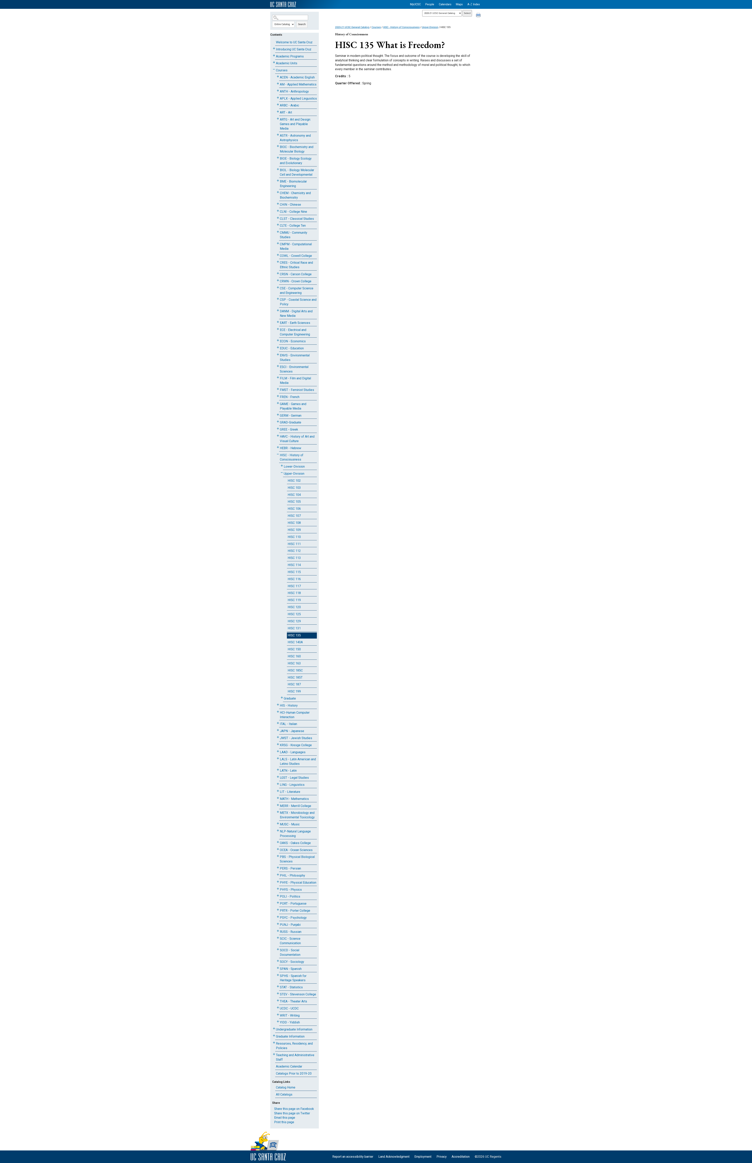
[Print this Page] (479, 16)
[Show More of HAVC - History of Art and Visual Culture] (278, 436)
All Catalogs (284, 1094)
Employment (422, 1156)
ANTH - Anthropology (294, 91)
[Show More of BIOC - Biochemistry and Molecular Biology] (278, 146)
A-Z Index (473, 4)
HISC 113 (294, 558)
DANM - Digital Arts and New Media (296, 313)
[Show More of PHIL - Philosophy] (278, 875)
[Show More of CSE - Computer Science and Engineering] (278, 287)
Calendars (445, 4)
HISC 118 (294, 593)
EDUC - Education (292, 348)
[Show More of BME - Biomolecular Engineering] (278, 181)
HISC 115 (294, 572)
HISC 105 (294, 501)
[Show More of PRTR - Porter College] (278, 910)
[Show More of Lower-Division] (282, 466)
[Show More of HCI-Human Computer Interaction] (278, 712)
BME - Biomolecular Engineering (293, 184)
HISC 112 (294, 551)
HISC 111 (294, 544)
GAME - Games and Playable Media (293, 406)
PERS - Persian (290, 868)
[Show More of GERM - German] (278, 415)
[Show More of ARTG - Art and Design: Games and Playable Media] (278, 119)
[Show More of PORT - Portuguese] (278, 903)
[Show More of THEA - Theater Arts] (278, 1001)
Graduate (290, 698)
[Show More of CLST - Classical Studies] (278, 218)
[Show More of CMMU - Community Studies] (278, 232)
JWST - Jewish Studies (296, 738)
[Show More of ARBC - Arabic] (278, 105)
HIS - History (289, 705)
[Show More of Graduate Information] (274, 1036)
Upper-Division (294, 473)
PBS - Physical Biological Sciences (297, 859)
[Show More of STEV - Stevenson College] (278, 993)
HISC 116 (294, 579)
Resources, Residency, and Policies (294, 1046)
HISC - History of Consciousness (291, 457)
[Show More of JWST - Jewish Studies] (278, 737)
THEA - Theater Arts (293, 1001)
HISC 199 (294, 691)
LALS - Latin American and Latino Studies (298, 761)
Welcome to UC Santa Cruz (294, 42)
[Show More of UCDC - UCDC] (278, 1008)
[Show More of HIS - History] (278, 705)
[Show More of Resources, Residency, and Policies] (274, 1043)
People (429, 4)
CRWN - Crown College (295, 281)
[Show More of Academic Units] (274, 62)
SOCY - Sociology (292, 962)
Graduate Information (290, 1036)
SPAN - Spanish (291, 969)
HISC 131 (294, 628)
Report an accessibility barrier (352, 1156)
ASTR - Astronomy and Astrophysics (295, 138)
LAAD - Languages (293, 752)
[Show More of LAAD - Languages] (278, 751)
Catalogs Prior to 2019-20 (294, 1073)
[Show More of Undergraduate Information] (274, 1029)
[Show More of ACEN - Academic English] (278, 77)
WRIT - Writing (290, 1015)
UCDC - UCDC (289, 1008)
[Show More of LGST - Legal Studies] (278, 777)
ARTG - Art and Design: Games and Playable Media (295, 124)
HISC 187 (294, 684)
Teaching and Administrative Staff (295, 1057)
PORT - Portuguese (293, 903)
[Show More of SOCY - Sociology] (278, 961)
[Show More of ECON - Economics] (278, 340)
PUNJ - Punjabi (290, 925)
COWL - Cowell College (296, 256)
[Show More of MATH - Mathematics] (278, 798)
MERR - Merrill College (295, 806)
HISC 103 (294, 488)
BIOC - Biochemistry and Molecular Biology (296, 149)
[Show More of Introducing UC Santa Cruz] (274, 48)
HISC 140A (295, 642)
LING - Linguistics (292, 785)
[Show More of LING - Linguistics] (278, 784)
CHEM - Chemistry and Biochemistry (295, 195)
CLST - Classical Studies (297, 219)
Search (302, 24)
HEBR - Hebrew (290, 448)
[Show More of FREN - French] (278, 396)
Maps (459, 4)
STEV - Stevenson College (298, 994)
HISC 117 (294, 586)
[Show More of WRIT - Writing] (278, 1015)
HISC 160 (294, 656)
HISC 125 (294, 614)
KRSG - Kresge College (296, 745)
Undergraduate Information (294, 1029)
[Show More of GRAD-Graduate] (278, 422)
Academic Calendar (289, 1066)
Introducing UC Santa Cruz (293, 49)
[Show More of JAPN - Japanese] (278, 730)
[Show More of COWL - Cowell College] (278, 255)
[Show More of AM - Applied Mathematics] (278, 84)
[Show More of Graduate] (282, 698)
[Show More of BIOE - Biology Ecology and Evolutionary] (278, 158)
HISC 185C (295, 670)
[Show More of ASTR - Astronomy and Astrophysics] (278, 135)
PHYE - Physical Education (298, 882)
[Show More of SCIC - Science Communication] (278, 938)
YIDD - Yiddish (290, 1022)
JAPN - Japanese (292, 731)
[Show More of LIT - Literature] (278, 791)
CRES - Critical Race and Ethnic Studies (296, 265)
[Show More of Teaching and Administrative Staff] (274, 1054)
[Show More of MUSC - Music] (278, 823)
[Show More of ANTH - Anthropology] (278, 91)
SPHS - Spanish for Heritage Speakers (293, 978)
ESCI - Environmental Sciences (294, 369)
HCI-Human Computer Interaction (295, 715)
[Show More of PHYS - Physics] (278, 889)
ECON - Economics (293, 341)
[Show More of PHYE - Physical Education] (278, 882)
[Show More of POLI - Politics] (278, 896)
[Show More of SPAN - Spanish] (278, 968)
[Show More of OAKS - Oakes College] (278, 842)
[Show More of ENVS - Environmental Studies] (278, 355)
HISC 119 (294, 600)
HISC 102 (294, 480)
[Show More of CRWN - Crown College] (278, 280)
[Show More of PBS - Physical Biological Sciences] (278, 856)
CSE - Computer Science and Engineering (296, 290)
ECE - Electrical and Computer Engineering (295, 332)
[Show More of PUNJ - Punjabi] (278, 924)
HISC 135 (294, 635)
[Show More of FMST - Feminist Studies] (278, 389)
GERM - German (290, 415)
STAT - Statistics (291, 987)
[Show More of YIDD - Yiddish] (278, 1021)
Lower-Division (294, 466)
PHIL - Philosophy (292, 875)
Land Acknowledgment (393, 1156)
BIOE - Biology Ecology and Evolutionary (296, 161)
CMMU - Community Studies (293, 235)
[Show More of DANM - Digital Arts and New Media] (278, 310)
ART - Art (286, 112)
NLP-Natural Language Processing (295, 834)
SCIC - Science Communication (290, 941)
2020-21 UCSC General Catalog (352, 27)
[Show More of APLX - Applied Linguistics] (278, 98)
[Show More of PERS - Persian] (278, 868)
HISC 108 (294, 523)
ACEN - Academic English (297, 77)
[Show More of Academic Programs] (274, 56)
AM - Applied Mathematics (298, 84)
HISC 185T (295, 677)
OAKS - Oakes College (295, 843)
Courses (281, 70)
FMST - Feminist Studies (297, 390)
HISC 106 (294, 509)
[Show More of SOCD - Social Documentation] (278, 949)
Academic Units (286, 63)
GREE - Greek (289, 429)
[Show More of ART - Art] (278, 112)
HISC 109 (294, 530)
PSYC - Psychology (293, 917)
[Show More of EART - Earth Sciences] (278, 322)
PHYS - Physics (291, 889)
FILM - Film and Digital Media (295, 380)
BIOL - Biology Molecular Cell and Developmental (297, 172)
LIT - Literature (290, 792)
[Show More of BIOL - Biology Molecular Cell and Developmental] (278, 169)
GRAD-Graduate (290, 422)
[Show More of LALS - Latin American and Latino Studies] (278, 758)
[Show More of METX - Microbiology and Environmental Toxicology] (278, 812)
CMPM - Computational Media (296, 246)
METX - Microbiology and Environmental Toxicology (297, 815)
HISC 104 (294, 495)
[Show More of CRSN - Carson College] (278, 273)
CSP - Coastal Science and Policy (298, 302)
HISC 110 (294, 537)
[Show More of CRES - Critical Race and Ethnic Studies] (278, 262)
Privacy (442, 1156)
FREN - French (289, 397)
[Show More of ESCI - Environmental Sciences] (278, 366)
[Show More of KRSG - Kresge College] (278, 744)
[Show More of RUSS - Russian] (278, 931)
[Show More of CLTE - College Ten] (278, 225)
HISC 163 (294, 663)
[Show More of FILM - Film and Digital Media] (278, 377)
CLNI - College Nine (293, 212)
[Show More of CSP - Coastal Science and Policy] (278, 299)
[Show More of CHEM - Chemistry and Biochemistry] (278, 192)
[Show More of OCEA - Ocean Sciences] (278, 849)
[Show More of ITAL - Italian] (278, 723)
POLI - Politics (290, 896)
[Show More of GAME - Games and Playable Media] (278, 403)
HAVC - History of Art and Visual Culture (297, 439)
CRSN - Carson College (296, 274)
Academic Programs (290, 56)
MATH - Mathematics (294, 799)
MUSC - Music (290, 824)
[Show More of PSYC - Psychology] (278, 917)
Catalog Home (285, 1087)
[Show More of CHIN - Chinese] (278, 204)
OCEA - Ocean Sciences (296, 850)
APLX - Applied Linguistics (298, 98)
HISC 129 (294, 621)
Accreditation (461, 1156)
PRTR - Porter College (295, 910)
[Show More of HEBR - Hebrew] (278, 447)
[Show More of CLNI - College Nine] (278, 211)
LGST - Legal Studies (294, 778)
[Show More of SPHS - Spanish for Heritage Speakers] (278, 975)
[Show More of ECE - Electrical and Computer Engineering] (278, 329)
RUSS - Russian (290, 932)
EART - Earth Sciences (295, 323)
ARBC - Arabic (289, 105)
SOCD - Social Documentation (290, 952)
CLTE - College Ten (293, 225)
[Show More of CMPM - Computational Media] (278, 243)
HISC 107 (294, 516)
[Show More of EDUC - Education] (278, 347)
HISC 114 (294, 565)
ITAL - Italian (288, 724)
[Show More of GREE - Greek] (278, 429)
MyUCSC (415, 4)
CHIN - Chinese (290, 204)
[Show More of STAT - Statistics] (278, 986)
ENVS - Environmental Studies (295, 357)
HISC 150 (294, 649)
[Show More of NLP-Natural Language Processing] (278, 831)
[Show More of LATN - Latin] (278, 770)
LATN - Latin (288, 770)
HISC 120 (294, 607)
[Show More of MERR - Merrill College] (278, 805)
